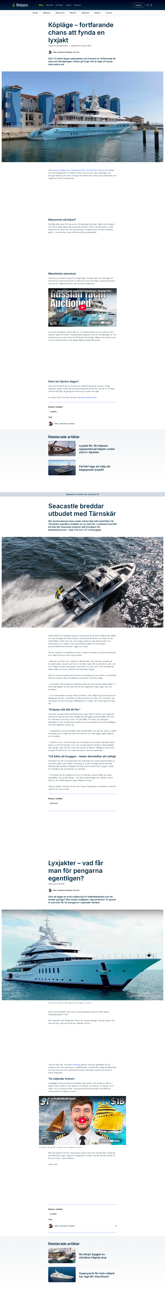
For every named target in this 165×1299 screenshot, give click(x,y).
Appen (68, 5)
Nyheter (77, 5)
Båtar (41, 5)
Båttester (73, 13)
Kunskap (59, 5)
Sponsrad (53, 803)
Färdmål (49, 5)
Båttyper (97, 13)
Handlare (109, 13)
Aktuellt (35, 13)
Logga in (138, 5)
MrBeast (76, 1065)
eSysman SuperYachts (87, 397)
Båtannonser (60, 13)
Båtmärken (85, 13)
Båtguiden (46, 13)
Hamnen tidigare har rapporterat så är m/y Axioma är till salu (79, 170)
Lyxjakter (53, 412)
